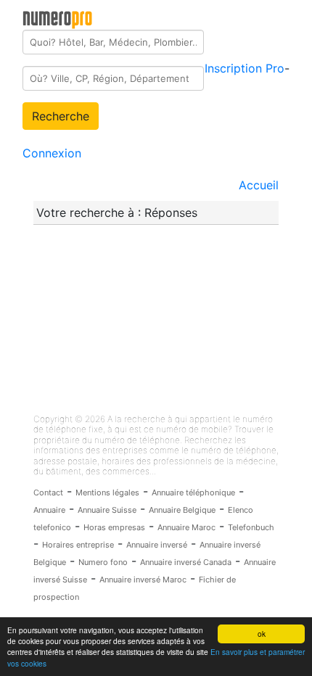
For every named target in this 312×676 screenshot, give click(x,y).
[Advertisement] (142, 319)
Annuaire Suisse (107, 510)
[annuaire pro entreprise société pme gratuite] (57, 16)
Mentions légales (107, 492)
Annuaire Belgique (182, 510)
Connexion (51, 153)
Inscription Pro (244, 68)
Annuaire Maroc (186, 527)
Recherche (60, 116)
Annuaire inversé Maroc (142, 579)
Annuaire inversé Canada (185, 562)
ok (262, 633)
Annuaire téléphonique (193, 492)
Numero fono (103, 562)
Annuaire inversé (156, 545)
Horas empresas (114, 527)
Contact (48, 492)
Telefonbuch (251, 527)
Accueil (259, 185)
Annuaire (49, 510)
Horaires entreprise (78, 545)
